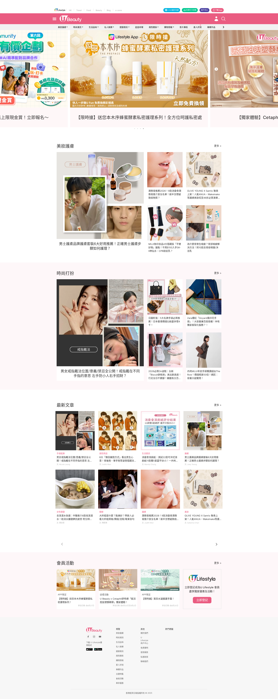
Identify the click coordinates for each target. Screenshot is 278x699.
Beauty (99, 10)
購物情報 (168, 27)
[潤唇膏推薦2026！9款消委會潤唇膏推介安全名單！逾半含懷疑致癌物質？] (160, 489)
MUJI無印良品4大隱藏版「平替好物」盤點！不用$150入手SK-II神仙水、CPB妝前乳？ (164, 247)
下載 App (218, 10)
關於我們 (144, 633)
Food (88, 10)
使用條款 (144, 652)
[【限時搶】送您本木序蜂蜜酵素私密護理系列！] (76, 580)
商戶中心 (204, 10)
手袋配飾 (61, 453)
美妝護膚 (62, 27)
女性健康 (61, 512)
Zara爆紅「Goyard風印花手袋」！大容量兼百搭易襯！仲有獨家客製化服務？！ (203, 321)
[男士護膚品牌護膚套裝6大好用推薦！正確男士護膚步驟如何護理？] (203, 430)
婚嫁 (101, 512)
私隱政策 (144, 657)
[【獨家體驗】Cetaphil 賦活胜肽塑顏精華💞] (139, 69)
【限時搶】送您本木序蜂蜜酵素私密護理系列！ (75, 600)
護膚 (187, 453)
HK (70, 10)
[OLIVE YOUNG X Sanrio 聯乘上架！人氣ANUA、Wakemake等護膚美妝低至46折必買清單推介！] (203, 489)
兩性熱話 (103, 453)
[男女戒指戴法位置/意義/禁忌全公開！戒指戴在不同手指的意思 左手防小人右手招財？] (75, 430)
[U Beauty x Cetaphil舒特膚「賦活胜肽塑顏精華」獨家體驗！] (118, 580)
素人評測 (120, 665)
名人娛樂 (108, 27)
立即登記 (202, 600)
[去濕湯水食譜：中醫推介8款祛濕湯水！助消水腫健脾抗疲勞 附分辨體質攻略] (75, 489)
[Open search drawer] (223, 18)
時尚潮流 (77, 27)
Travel (79, 10)
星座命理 (139, 27)
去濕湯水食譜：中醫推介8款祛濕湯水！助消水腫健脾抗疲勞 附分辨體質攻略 (75, 519)
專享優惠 (120, 683)
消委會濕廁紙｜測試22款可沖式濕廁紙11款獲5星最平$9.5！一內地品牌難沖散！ (160, 461)
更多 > (217, 145)
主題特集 (120, 674)
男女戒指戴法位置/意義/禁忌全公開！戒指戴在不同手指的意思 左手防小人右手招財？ (74, 461)
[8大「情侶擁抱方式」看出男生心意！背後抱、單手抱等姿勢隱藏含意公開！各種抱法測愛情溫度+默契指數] (117, 430)
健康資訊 (124, 27)
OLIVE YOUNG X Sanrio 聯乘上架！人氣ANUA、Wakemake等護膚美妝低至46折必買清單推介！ (202, 519)
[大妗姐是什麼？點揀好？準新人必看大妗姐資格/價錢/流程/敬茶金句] (117, 489)
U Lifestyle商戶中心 (144, 640)
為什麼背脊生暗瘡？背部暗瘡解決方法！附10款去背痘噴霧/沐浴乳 (203, 247)
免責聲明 (144, 648)
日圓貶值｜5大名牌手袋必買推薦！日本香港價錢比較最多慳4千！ (164, 321)
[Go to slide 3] (140, 128)
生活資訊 (146, 453)
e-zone (118, 10)
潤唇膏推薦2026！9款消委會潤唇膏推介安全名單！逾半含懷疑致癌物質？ (164, 194)
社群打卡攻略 (191, 10)
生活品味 (93, 27)
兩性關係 (153, 27)
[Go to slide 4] (143, 128)
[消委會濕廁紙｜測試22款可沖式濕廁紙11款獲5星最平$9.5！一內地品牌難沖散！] (160, 430)
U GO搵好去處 (173, 10)
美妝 (187, 512)
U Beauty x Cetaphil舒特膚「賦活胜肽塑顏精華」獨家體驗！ (118, 600)
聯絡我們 (144, 661)
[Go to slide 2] (137, 128)
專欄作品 (120, 669)
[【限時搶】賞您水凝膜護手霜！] (160, 580)
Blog (109, 10)
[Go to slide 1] (134, 128)
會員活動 (120, 678)
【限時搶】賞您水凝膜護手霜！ (158, 598)
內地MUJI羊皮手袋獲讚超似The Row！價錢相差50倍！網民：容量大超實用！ (203, 375)
